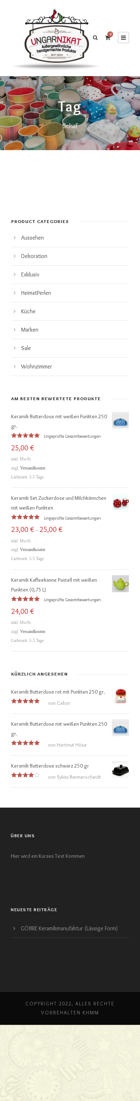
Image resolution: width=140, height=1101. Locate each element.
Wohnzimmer (36, 366)
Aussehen (32, 237)
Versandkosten (32, 468)
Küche (28, 311)
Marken (29, 329)
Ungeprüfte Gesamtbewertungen (72, 436)
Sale (26, 348)
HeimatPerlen (36, 292)
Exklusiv (30, 274)
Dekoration (34, 256)
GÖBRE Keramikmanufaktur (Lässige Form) (69, 928)
